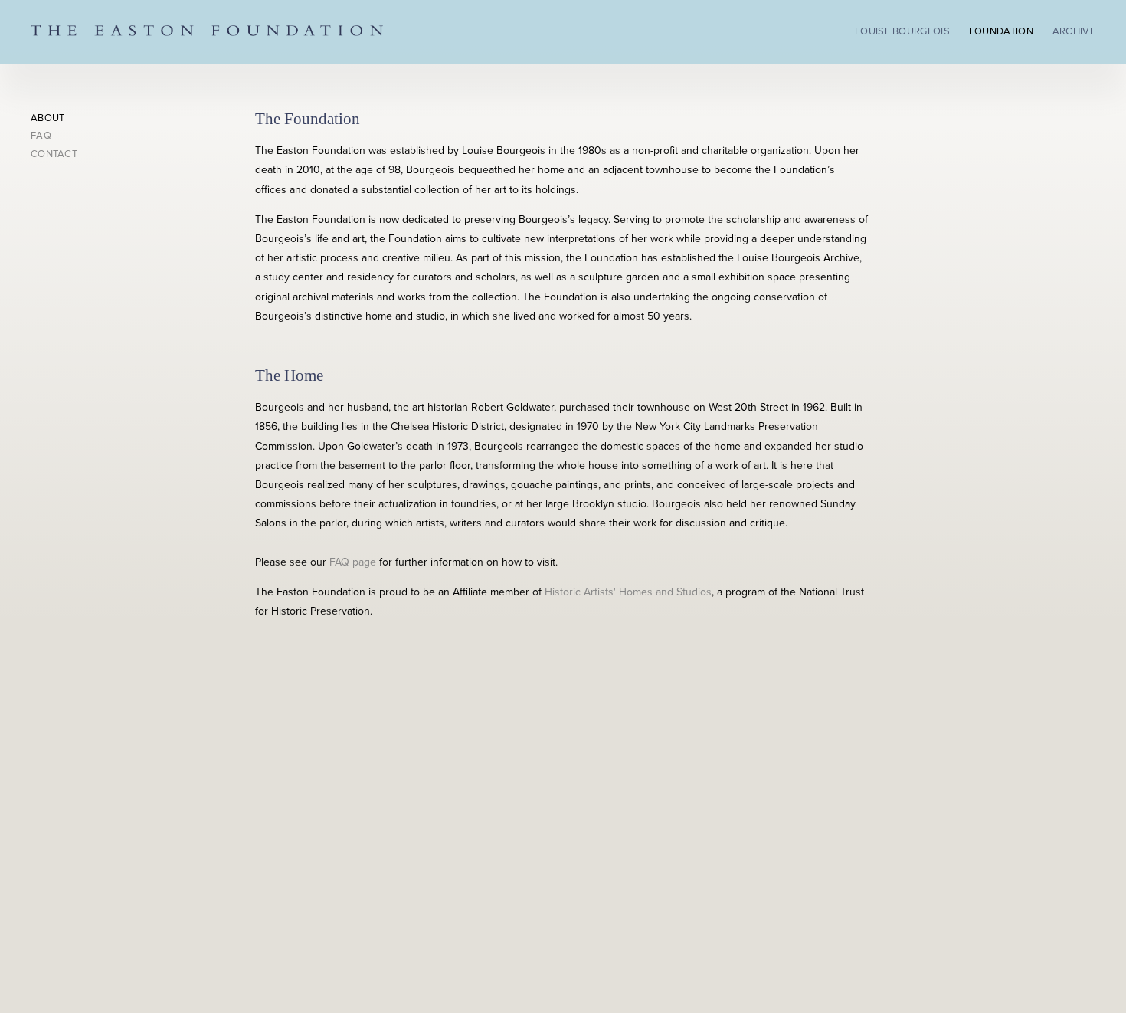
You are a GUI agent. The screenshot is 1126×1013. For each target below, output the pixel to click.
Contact (54, 154)
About (48, 118)
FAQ (41, 135)
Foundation (1001, 31)
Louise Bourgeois (902, 31)
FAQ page (352, 562)
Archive (1073, 31)
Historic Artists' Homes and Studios (628, 591)
